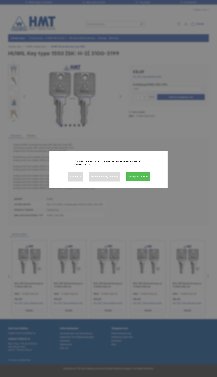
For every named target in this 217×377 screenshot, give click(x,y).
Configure (75, 176)
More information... (83, 164)
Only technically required (104, 176)
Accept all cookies (138, 176)
